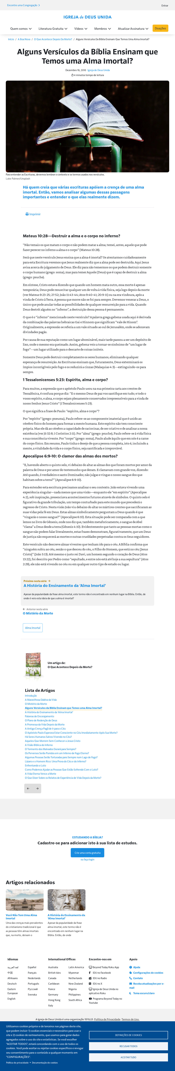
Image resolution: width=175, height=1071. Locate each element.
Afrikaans (13, 978)
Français (32, 972)
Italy (50, 1005)
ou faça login (87, 859)
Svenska (32, 994)
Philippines (74, 994)
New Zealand (76, 983)
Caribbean (53, 983)
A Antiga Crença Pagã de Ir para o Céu (45, 728)
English (11, 998)
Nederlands (34, 978)
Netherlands (75, 978)
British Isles (54, 972)
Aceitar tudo (128, 1057)
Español (32, 967)
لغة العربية (13, 967)
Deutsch (12, 983)
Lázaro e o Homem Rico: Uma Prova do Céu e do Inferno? (55, 761)
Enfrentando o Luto (35, 765)
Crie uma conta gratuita (87, 852)
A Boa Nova (24, 39)
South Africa (75, 999)
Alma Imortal (32, 627)
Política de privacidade (17, 1062)
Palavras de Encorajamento (39, 716)
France (51, 989)
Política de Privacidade (107, 1019)
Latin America (76, 967)
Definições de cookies (128, 1035)
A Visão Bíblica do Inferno (39, 744)
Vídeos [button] (78, 28)
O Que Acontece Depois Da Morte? (53, 39)
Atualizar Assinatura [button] (131, 28)
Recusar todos (128, 1046)
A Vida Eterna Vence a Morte (40, 773)
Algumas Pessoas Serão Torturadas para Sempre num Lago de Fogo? (61, 757)
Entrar (164, 5)
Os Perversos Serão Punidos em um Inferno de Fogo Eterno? (57, 753)
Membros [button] (100, 28)
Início (11, 39)
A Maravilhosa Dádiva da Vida (41, 699)
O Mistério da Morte (38, 613)
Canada (52, 978)
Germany (53, 994)
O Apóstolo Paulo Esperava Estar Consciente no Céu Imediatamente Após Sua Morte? (71, 732)
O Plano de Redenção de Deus (41, 720)
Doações (160, 28)
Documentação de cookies (45, 1062)
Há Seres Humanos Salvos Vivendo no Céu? (48, 736)
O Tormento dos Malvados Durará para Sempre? (50, 749)
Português (33, 983)
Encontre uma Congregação (22, 5)
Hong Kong (54, 999)
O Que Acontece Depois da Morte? (70, 667)
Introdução (31, 695)
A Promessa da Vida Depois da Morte (45, 724)
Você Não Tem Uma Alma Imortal (21, 916)
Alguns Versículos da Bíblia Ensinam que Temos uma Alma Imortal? (63, 707)
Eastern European (13, 991)
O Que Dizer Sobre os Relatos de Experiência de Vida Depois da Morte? (63, 777)
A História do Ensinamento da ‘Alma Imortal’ (65, 585)
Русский (33, 989)
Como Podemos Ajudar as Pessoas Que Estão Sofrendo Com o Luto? (61, 769)
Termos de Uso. (130, 1019)
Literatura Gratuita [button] (51, 28)
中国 (10, 972)
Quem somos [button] (19, 28)
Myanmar (74, 972)
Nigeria (73, 989)
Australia (53, 967)
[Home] (87, 17)
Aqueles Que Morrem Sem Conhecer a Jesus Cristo (52, 740)
